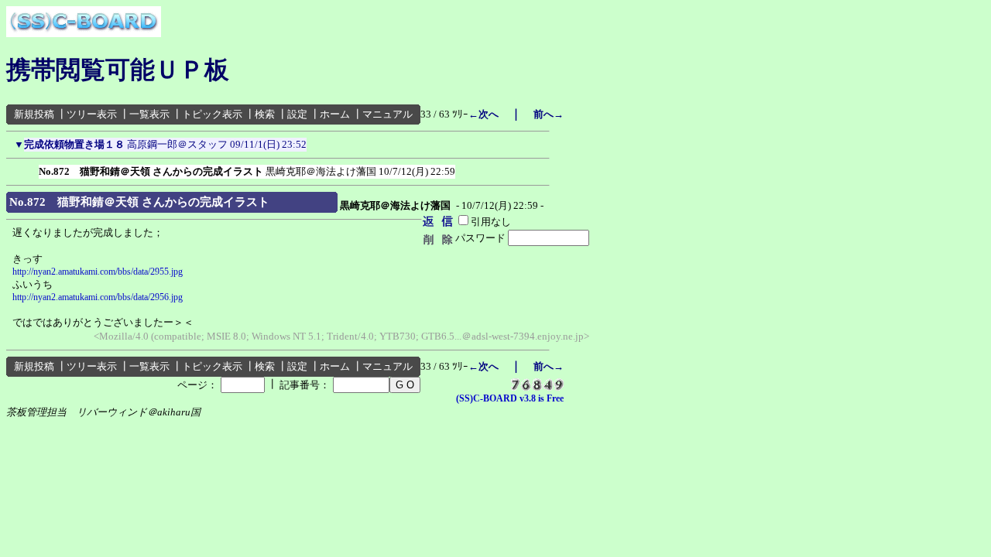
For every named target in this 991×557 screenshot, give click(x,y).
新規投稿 (34, 114)
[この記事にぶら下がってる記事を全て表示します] (31, 168)
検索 (265, 114)
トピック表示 (212, 114)
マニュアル (387, 114)
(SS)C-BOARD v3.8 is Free (510, 398)
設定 (297, 114)
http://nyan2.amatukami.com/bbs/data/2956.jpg (97, 297)
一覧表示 (149, 114)
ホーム (335, 114)
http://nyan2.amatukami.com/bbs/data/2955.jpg (97, 271)
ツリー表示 (92, 114)
